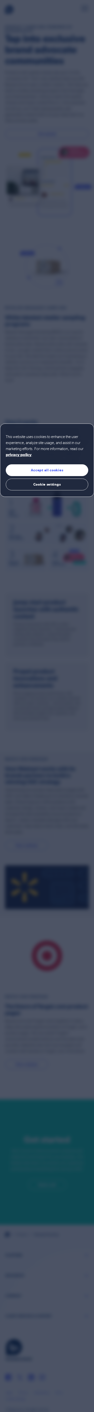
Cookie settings (47, 484)
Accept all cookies (47, 470)
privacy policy (19, 455)
